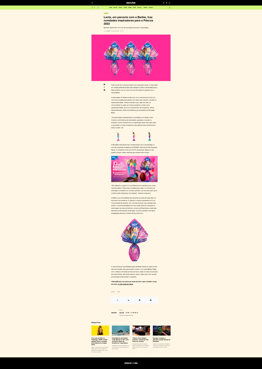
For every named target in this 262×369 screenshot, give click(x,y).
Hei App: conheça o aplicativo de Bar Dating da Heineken (161, 339)
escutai (121, 312)
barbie (113, 291)
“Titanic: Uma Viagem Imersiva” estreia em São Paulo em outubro (140, 339)
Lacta (118, 291)
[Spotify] (166, 2)
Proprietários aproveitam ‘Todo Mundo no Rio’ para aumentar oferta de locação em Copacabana (120, 340)
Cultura (106, 13)
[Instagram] (164, 2)
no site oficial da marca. (125, 284)
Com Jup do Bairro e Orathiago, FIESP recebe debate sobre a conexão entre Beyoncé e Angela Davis (99, 341)
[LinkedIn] (169, 2)
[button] (92, 3)
